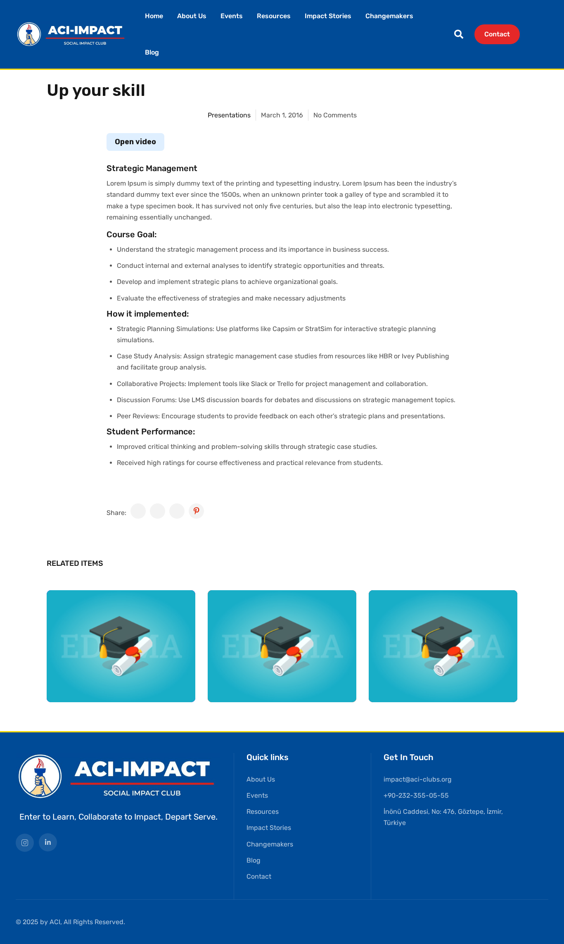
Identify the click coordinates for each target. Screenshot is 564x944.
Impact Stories (328, 16)
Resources (274, 16)
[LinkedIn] (177, 511)
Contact (497, 34)
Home (154, 16)
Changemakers (389, 16)
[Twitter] (157, 511)
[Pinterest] (196, 511)
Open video (135, 141)
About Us (191, 16)
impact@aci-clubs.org (418, 779)
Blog (152, 52)
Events (231, 16)
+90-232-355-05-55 (416, 795)
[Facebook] (138, 511)
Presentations (229, 115)
